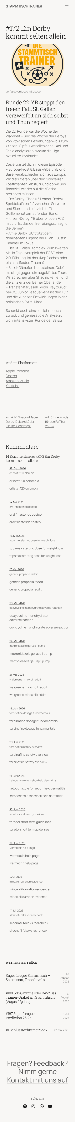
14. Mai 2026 (16, 502)
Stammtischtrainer (24, 6)
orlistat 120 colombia (21, 473)
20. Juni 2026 (17, 742)
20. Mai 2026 (17, 603)
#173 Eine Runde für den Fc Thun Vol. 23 (56, 421)
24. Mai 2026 (17, 641)
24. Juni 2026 (17, 843)
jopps (24, 91)
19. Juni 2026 (17, 708)
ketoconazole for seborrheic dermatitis (32, 780)
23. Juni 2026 (17, 809)
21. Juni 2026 (17, 776)
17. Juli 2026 (16, 910)
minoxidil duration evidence (25, 881)
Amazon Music (17, 380)
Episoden (36, 91)
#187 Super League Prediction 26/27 (20, 1016)
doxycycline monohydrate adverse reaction (35, 607)
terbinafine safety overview (25, 747)
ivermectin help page (22, 848)
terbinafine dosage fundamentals (29, 713)
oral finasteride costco (23, 507)
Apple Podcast (17, 371)
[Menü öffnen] (67, 6)
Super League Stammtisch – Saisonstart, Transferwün (28, 977)
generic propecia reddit (23, 574)
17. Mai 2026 (16, 569)
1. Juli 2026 (15, 876)
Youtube (12, 385)
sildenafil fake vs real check (26, 915)
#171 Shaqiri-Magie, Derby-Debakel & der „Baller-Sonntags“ (22, 421)
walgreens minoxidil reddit (25, 679)
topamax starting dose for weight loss (32, 540)
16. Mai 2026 (17, 535)
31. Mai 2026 (16, 674)
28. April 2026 (17, 468)
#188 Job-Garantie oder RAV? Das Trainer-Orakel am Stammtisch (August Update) (31, 997)
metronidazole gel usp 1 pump (27, 645)
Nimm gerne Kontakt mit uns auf (37, 1075)
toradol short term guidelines (26, 814)
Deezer (11, 375)
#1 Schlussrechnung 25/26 (26, 1030)
